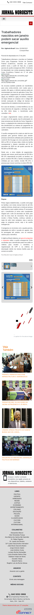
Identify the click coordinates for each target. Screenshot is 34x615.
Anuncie (17, 568)
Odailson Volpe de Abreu (17, 556)
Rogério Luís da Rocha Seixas (17, 563)
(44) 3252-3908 (17, 594)
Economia (17, 505)
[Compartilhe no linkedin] (30, 51)
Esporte (17, 496)
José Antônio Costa (17, 550)
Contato (17, 576)
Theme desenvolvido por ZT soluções (15, 605)
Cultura (17, 520)
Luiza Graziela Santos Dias (17, 554)
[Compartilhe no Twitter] (31, 51)
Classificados (17, 518)
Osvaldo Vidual (17, 559)
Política (17, 494)
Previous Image (2, 287)
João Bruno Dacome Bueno (17, 546)
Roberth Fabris (17, 561)
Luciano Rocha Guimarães (17, 552)
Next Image (31, 287)
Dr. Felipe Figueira (17, 539)
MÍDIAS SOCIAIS (17, 584)
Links (17, 491)
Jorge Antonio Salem (17, 548)
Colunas (17, 509)
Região (17, 501)
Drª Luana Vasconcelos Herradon (17, 543)
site (10, 113)
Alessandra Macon (17, 533)
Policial (17, 514)
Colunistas (17, 530)
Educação (17, 511)
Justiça (17, 503)
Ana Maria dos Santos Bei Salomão (17, 537)
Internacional (17, 524)
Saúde (17, 516)
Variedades (17, 498)
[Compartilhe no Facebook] (32, 51)
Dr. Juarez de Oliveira (17, 541)
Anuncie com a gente (17, 571)
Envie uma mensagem (17, 579)
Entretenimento (17, 507)
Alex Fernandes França (17, 535)
